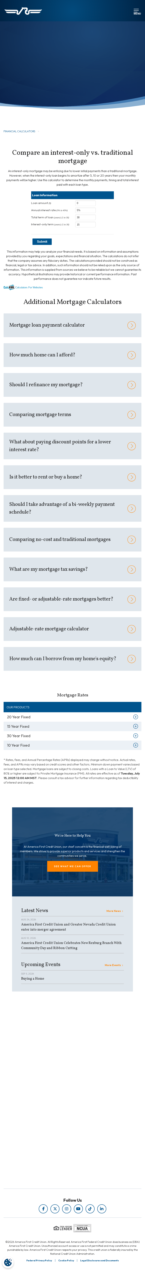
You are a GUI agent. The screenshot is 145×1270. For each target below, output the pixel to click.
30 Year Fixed (18, 735)
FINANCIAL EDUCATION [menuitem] (64, 1077)
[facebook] (43, 1208)
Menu (136, 13)
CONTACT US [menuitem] (64, 1139)
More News (113, 911)
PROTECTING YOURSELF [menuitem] (64, 1082)
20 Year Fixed (18, 717)
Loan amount (41, 203)
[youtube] (78, 1208)
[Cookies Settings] (8, 1262)
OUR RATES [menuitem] (64, 1118)
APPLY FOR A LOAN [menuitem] (64, 1124)
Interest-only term (50, 224)
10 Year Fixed (18, 745)
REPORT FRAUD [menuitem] (64, 1098)
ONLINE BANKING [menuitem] (64, 1134)
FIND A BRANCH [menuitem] (64, 1129)
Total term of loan (50, 217)
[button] (72, 866)
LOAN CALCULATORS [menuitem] (64, 1093)
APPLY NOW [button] (23, 109)
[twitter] (54, 1208)
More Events (113, 965)
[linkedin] (101, 1208)
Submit (42, 241)
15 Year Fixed (18, 726)
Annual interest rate (49, 210)
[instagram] (66, 1208)
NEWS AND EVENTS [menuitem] (64, 1087)
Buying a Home (32, 978)
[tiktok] (90, 1208)
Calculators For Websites (29, 287)
